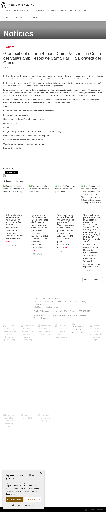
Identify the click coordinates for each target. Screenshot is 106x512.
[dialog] (23, 489)
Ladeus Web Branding (95, 509)
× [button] (41, 473)
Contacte (35, 17)
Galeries (20, 17)
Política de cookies (42, 318)
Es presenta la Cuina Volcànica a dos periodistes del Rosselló (39, 219)
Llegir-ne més (11, 494)
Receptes (75, 10)
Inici (7, 10)
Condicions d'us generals (55, 315)
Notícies (88, 10)
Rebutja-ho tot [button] (32, 499)
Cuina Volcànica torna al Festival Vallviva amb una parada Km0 (65, 219)
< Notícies (8, 47)
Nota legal (38, 315)
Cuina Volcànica (57, 10)
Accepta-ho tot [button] (14, 499)
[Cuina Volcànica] (17, 3)
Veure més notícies (92, 279)
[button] (23, 505)
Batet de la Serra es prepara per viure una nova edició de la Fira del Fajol (14, 220)
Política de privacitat (77, 315)
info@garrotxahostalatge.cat (46, 307)
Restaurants (21, 10)
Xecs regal (38, 10)
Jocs (7, 17)
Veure (8, 241)
